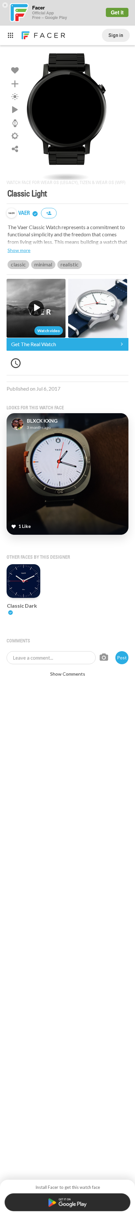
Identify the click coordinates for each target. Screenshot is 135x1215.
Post (122, 657)
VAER (24, 213)
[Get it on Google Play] (68, 1202)
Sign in (115, 35)
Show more (19, 250)
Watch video (48, 330)
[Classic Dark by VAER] (23, 581)
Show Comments (67, 674)
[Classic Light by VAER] (67, 112)
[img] (11, 213)
